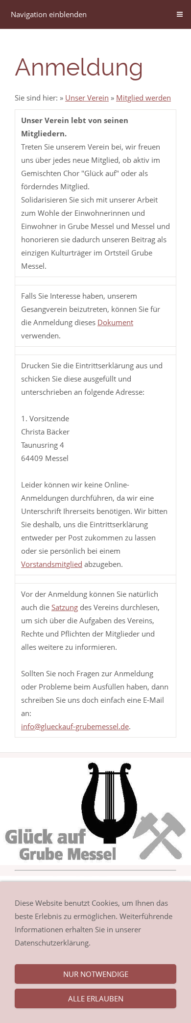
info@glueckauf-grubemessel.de (75, 726)
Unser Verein (87, 97)
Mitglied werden (143, 97)
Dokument (115, 322)
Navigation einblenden (49, 14)
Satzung (64, 607)
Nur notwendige (95, 974)
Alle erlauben (95, 998)
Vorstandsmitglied (51, 564)
